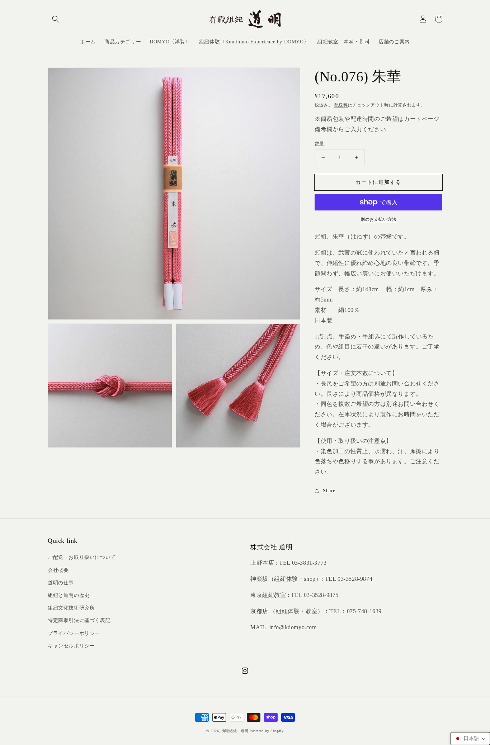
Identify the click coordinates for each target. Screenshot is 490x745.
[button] (55, 19)
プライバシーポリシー (74, 633)
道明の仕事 (61, 582)
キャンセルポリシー (71, 646)
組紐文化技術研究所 (71, 608)
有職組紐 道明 (235, 731)
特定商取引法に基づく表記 (79, 620)
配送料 (341, 105)
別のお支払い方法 (378, 219)
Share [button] (329, 490)
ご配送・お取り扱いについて (82, 557)
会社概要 (58, 570)
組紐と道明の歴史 (69, 595)
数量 (319, 143)
